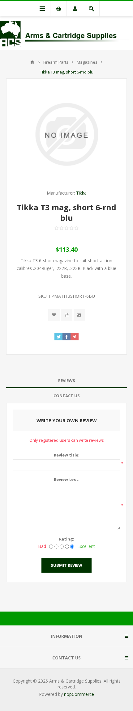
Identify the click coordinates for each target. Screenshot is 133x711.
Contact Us (67, 395)
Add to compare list (66, 315)
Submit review (66, 565)
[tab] (66, 380)
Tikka (81, 193)
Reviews (66, 380)
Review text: (66, 479)
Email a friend (79, 315)
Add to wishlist (54, 315)
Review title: (66, 455)
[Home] (32, 62)
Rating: (66, 539)
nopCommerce (79, 694)
